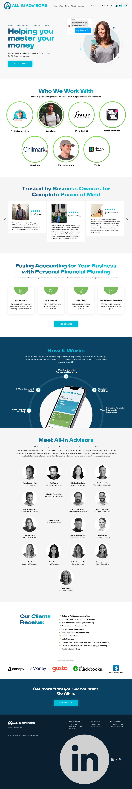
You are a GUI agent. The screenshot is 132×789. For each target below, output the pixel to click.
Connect (81, 6)
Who (55, 6)
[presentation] (5, 220)
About (73, 6)
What (61, 6)
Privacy (24, 735)
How (67, 6)
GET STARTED (20, 64)
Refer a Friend (122, 6)
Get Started (66, 703)
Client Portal (111, 6)
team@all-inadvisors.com (15, 727)
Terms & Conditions (33, 735)
